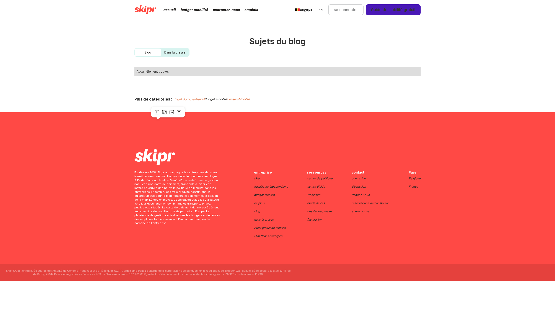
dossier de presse (319, 211)
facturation (314, 219)
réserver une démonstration (370, 203)
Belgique (415, 178)
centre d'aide (316, 186)
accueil (169, 10)
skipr (257, 178)
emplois (251, 10)
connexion (359, 178)
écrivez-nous (360, 211)
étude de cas (316, 203)
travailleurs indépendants (271, 186)
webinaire (313, 195)
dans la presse (264, 219)
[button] (303, 9)
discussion (359, 186)
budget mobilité (194, 10)
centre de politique (320, 178)
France (413, 186)
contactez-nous (226, 10)
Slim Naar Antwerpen (268, 236)
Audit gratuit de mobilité (270, 227)
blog (257, 211)
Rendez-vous (361, 195)
